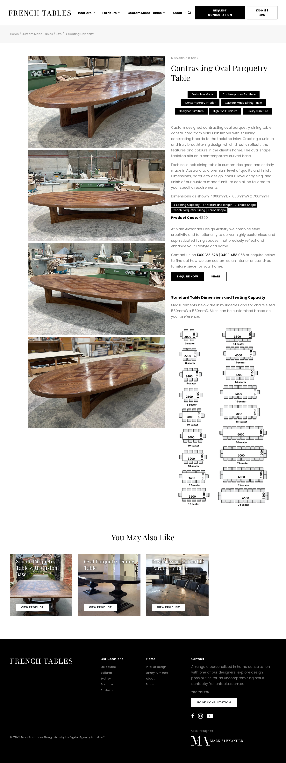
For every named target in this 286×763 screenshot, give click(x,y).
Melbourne (108, 667)
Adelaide (107, 690)
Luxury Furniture (257, 111)
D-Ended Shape (245, 205)
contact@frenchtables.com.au (217, 683)
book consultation (214, 702)
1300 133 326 (262, 13)
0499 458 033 (233, 254)
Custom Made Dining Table (243, 103)
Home (14, 34)
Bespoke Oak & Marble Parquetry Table (178, 564)
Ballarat (106, 673)
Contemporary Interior (200, 103)
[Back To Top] (275, 752)
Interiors (85, 13)
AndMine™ (98, 737)
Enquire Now (187, 276)
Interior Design (156, 667)
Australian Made (202, 94)
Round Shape (217, 210)
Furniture (110, 13)
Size (59, 34)
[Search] (190, 13)
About (178, 13)
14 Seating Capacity (79, 34)
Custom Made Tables (145, 13)
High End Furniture (225, 111)
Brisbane (107, 684)
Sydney (106, 678)
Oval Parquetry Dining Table (109, 564)
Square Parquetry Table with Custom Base (37, 567)
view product (32, 607)
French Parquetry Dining (189, 210)
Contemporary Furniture (239, 94)
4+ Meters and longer (217, 205)
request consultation (220, 13)
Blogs (150, 684)
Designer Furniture (191, 111)
